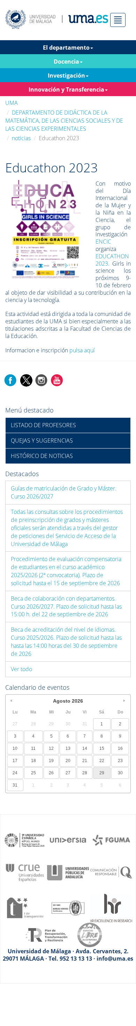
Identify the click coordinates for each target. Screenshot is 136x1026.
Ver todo (21, 669)
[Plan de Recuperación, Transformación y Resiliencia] (46, 934)
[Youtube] (57, 380)
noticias (21, 138)
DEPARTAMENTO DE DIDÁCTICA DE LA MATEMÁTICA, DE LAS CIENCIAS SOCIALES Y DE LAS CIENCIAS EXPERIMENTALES (64, 120)
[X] (26, 380)
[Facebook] (10, 380)
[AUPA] (68, 872)
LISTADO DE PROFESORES (43, 425)
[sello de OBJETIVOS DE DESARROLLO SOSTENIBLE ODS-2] (25, 840)
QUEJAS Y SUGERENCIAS (42, 440)
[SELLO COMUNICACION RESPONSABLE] (111, 872)
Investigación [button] (66, 75)
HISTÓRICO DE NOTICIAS (42, 456)
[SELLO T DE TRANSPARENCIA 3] (25, 907)
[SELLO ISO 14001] (68, 907)
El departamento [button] (66, 47)
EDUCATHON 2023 (112, 259)
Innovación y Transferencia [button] (66, 89)
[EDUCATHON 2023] (46, 229)
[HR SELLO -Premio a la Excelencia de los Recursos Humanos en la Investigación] (111, 907)
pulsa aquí (82, 350)
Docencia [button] (66, 61)
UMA (11, 103)
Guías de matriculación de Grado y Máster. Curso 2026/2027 (63, 492)
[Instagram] (41, 380)
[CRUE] (25, 872)
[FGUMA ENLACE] (111, 840)
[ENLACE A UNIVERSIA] (68, 840)
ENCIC (103, 241)
